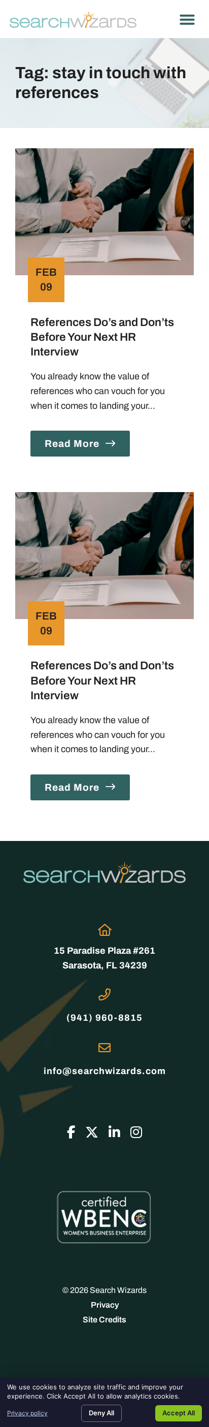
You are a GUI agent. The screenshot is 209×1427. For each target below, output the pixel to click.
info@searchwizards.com (105, 1071)
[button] (187, 19)
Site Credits (104, 1319)
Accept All (178, 1413)
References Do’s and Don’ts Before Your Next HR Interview (102, 337)
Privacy (105, 1305)
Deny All (101, 1413)
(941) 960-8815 (104, 1018)
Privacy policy (27, 1413)
